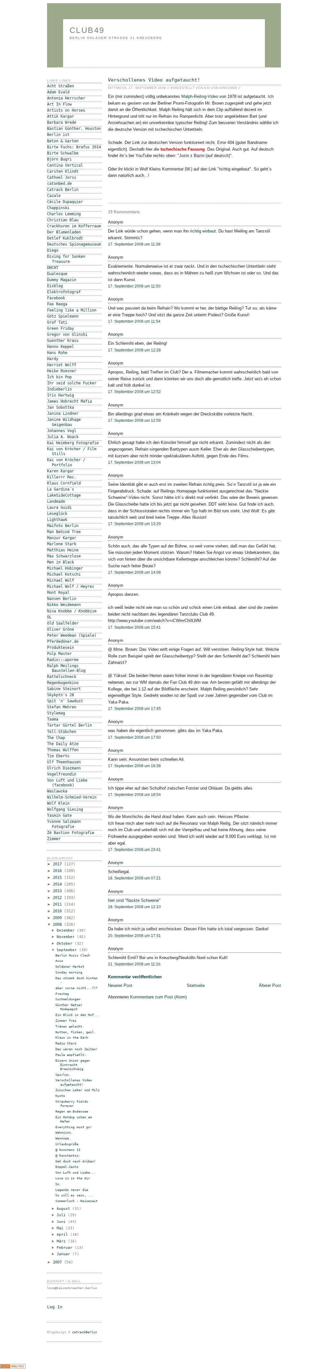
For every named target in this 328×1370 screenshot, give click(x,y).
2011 (58, 904)
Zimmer (54, 839)
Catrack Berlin (62, 189)
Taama (52, 719)
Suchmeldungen (67, 999)
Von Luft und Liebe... (75, 1172)
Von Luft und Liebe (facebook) (67, 782)
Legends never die (71, 1190)
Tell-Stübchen (61, 731)
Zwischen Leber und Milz (77, 1090)
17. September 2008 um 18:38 (134, 766)
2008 (58, 924)
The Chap (56, 738)
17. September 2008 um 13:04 (134, 462)
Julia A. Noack (62, 437)
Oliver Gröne (60, 629)
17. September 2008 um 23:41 (134, 850)
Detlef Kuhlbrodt (65, 238)
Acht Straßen (60, 86)
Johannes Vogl (61, 431)
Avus (59, 961)
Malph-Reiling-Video (199, 96)
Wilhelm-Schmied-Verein (71, 797)
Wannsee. (63, 1138)
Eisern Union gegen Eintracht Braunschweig (72, 1065)
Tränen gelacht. (69, 1026)
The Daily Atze (62, 744)
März (62, 1241)
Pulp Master (59, 653)
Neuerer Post (120, 985)
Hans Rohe (57, 352)
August (64, 1209)
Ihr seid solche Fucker (71, 383)
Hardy (52, 359)
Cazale (54, 195)
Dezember (67, 930)
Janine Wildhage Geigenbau (64, 422)
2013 (58, 891)
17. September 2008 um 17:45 (134, 709)
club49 (87, 30)
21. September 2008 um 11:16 (134, 964)
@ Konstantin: (67, 1155)
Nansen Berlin (61, 598)
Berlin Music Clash (72, 955)
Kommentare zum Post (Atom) (158, 997)
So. (58, 1184)
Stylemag (56, 713)
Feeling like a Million (71, 310)
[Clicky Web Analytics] (13, 1367)
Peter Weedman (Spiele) (71, 635)
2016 (58, 871)
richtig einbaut (203, 231)
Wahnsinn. (64, 1132)
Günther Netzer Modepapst (68, 1007)
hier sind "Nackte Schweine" (134, 900)
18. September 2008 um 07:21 (134, 878)
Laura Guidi (59, 507)
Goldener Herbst (69, 966)
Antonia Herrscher (66, 98)
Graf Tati (57, 322)
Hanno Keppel (60, 346)
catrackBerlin (84, 1332)
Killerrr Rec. (61, 477)
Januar (64, 1254)
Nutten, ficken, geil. (75, 1032)
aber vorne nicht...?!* (76, 988)
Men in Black (60, 562)
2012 (58, 897)
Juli (62, 1215)
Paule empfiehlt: (70, 1055)
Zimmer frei (66, 1020)
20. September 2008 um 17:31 (134, 936)
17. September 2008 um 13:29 (134, 524)
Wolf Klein (58, 803)
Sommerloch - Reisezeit (76, 1201)
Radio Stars (66, 1043)
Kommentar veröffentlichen (135, 976)
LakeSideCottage (64, 495)
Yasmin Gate (59, 815)
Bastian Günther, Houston (74, 128)
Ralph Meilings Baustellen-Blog (66, 668)
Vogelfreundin (61, 774)
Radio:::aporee (62, 659)
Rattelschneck (61, 676)
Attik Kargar (60, 116)
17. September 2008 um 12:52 (134, 392)
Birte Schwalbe (62, 153)
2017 (58, 864)
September (68, 950)
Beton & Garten (62, 141)
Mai (61, 1228)
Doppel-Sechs (66, 1167)
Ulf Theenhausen (64, 762)
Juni (62, 1222)
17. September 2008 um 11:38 (134, 244)
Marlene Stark (61, 544)
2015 (58, 877)
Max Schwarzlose (64, 556)
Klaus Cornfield (64, 483)
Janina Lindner (62, 413)
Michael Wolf (60, 580)
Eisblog (55, 286)
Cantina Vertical (65, 165)
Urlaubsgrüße (66, 1144)
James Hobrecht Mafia (69, 401)
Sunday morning (68, 972)
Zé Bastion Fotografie (70, 833)
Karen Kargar (60, 471)
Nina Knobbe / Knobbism (71, 611)
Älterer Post (270, 985)
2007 (58, 1262)
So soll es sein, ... (74, 1195)
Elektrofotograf (64, 292)
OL (49, 617)
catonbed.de (59, 183)
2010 (58, 911)
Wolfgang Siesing (65, 809)
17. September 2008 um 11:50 (134, 286)
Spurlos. (63, 1074)
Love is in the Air (72, 1178)
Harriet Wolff (61, 365)
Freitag (62, 994)
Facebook (56, 298)
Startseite (196, 985)
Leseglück (57, 513)
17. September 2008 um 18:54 (134, 795)
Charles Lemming (64, 214)
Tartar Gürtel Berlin (69, 725)
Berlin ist (58, 134)
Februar (66, 1248)
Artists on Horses (66, 110)
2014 (58, 884)
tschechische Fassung (182, 149)
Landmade (56, 501)
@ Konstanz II (67, 1150)
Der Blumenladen (64, 232)
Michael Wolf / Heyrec (70, 586)
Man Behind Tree (64, 532)
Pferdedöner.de (62, 641)
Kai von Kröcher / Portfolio (66, 462)
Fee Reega (57, 304)
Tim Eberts (58, 756)
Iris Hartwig (60, 395)
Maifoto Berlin (62, 526)
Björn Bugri (59, 159)
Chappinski (58, 208)
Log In (54, 1306)
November (67, 937)
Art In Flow (59, 104)
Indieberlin (59, 389)
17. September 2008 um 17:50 (134, 737)
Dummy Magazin (61, 280)
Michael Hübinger (65, 568)
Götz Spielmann (62, 316)
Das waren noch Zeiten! (76, 1049)
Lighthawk (57, 519)
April (63, 1234)
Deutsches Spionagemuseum (74, 244)
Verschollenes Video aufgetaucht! (154, 80)
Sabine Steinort (64, 689)
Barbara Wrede (61, 122)
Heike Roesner (61, 371)
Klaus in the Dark (71, 1037)
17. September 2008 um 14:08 (134, 572)
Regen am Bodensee (71, 1111)
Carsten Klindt (62, 171)
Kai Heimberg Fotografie (73, 443)
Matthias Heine (62, 550)
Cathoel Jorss (61, 177)
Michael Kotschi (64, 574)
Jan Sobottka (60, 407)
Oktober (66, 943)
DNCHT (52, 267)
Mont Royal (58, 592)
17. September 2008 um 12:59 (134, 420)
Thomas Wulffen (62, 750)
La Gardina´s (60, 489)
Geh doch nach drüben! (75, 1161)
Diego (52, 250)
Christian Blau (62, 220)
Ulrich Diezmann (64, 768)
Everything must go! (73, 1127)
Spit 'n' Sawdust (65, 701)
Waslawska (57, 791)
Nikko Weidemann (64, 604)
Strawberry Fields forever (71, 1103)
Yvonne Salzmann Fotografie (64, 824)
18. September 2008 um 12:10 (134, 907)
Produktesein (60, 647)
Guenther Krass (62, 340)
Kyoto (60, 1096)
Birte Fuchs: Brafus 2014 (74, 147)
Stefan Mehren (61, 707)
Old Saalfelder (62, 623)
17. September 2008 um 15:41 (134, 627)
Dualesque (57, 274)
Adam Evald (58, 92)
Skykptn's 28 (60, 695)
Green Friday (60, 328)
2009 (58, 918)
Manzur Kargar (61, 538)
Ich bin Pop (59, 377)
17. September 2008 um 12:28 (134, 350)
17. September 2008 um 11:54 (134, 321)
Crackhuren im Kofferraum (74, 226)
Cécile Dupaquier (65, 202)
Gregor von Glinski (67, 334)
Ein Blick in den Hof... (77, 1015)
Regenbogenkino (62, 683)
